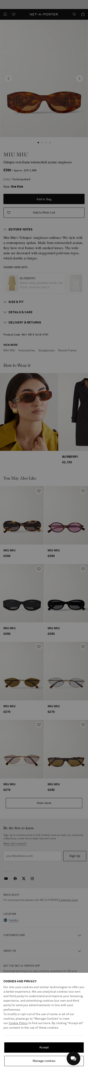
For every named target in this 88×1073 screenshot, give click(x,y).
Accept (44, 1047)
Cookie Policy (18, 1023)
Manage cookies (44, 1060)
